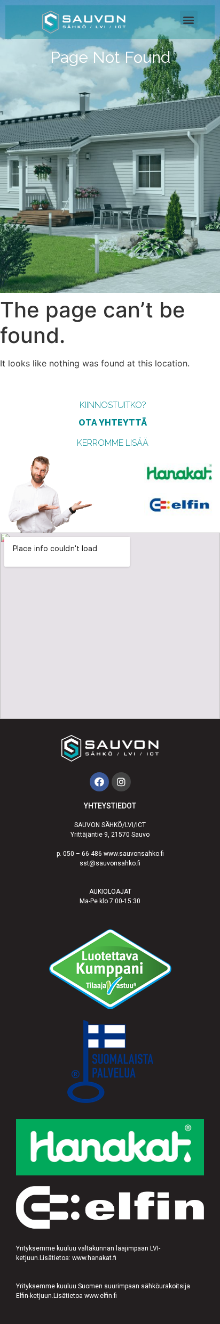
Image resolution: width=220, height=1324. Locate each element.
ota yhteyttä (112, 423)
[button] (189, 19)
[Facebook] (99, 781)
